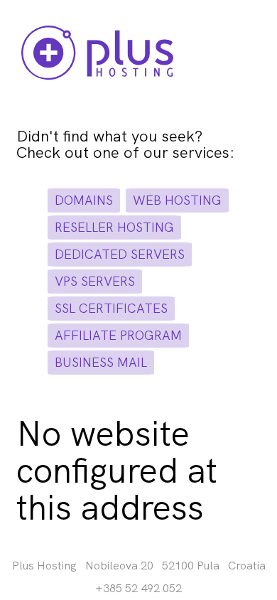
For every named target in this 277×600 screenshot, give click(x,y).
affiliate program (118, 335)
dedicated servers (120, 254)
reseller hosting (114, 227)
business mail (101, 362)
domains (84, 200)
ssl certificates (111, 308)
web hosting (177, 200)
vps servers (95, 281)
